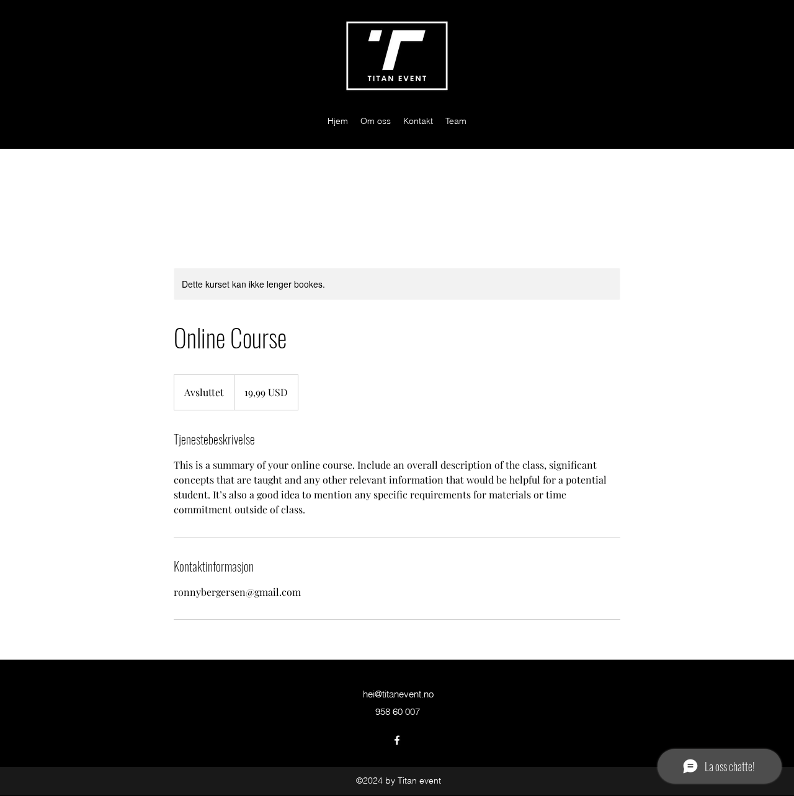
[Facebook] (397, 740)
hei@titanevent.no (398, 694)
